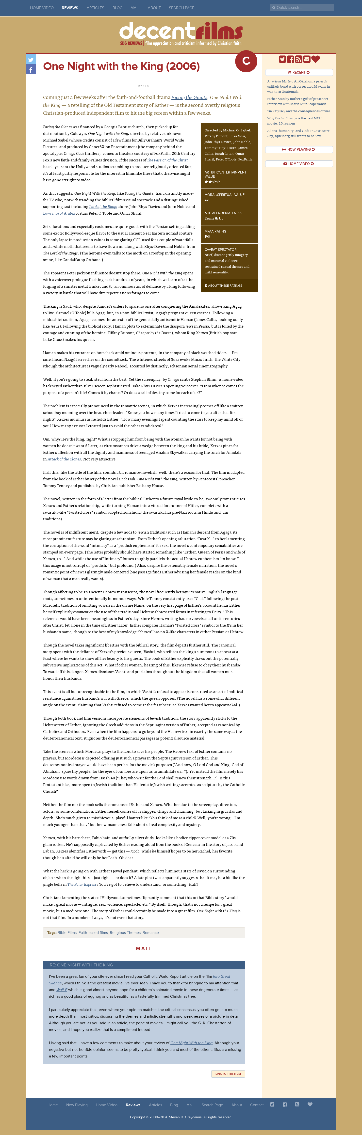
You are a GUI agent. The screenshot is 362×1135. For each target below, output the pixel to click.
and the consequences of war (298, 110)
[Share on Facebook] (31, 69)
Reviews (70, 7)
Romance (151, 932)
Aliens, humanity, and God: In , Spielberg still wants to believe (298, 133)
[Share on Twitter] (31, 59)
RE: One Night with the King (81, 965)
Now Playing (77, 1105)
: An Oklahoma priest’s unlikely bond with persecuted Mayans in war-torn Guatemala (298, 86)
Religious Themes (125, 932)
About (154, 7)
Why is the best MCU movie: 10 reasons (294, 120)
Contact (257, 1105)
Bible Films (67, 932)
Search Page (181, 7)
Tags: (52, 932)
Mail (135, 7)
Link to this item (228, 1074)
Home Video (42, 7)
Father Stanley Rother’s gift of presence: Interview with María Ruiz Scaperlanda (297, 101)
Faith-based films (93, 932)
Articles (95, 7)
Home (53, 1105)
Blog (117, 7)
